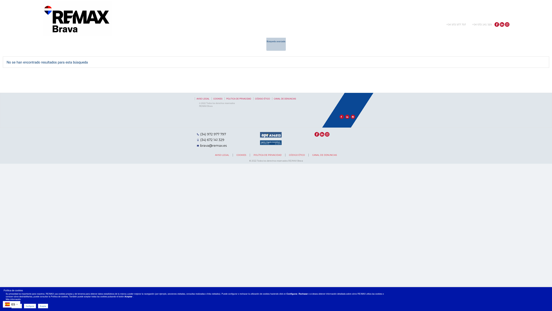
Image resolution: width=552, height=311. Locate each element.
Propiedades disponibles (424, 33)
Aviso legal (203, 98)
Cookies (217, 98)
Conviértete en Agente (472, 33)
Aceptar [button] (43, 306)
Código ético (262, 98)
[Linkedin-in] (502, 24)
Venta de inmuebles (371, 33)
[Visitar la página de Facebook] (342, 117)
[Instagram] (507, 24)
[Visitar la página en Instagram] (353, 117)
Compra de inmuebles (396, 33)
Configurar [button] (30, 306)
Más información (13, 299)
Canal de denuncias (285, 98)
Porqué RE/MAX (449, 33)
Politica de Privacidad (238, 98)
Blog (503, 33)
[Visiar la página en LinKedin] (347, 117)
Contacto (493, 33)
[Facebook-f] (496, 24)
